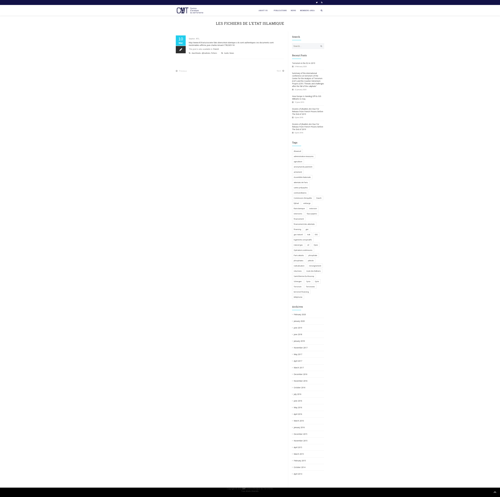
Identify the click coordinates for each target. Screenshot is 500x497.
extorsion (313, 208)
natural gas (298, 245)
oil (308, 245)
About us (263, 10)
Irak (308, 234)
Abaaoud (297, 151)
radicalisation (299, 266)
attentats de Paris (301, 182)
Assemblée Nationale (302, 177)
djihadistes (206, 53)
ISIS (316, 234)
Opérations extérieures (303, 250)
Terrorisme (310, 286)
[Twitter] (317, 2)
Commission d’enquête (303, 198)
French (216, 49)
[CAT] (190, 10)
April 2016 (298, 414)
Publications (280, 10)
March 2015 (299, 454)
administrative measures (304, 156)
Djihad (296, 203)
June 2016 (298, 401)
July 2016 (297, 394)
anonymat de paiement (303, 167)
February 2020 (300, 314)
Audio (226, 53)
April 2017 (298, 361)
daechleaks (196, 53)
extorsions (298, 213)
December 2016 (300, 374)
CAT (244, 488)
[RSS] (322, 2)
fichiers (214, 53)
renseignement (315, 266)
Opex (316, 245)
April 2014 (298, 474)
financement (299, 219)
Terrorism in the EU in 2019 (303, 63)
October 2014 (299, 467)
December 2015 (300, 434)
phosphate (312, 255)
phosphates (298, 260)
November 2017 (300, 347)
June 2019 (298, 327)
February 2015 (300, 460)
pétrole (311, 260)
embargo (307, 203)
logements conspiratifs (303, 240)
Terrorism (297, 286)
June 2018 (298, 334)
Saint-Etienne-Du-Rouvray (304, 276)
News (293, 10)
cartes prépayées (301, 187)
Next (279, 70)
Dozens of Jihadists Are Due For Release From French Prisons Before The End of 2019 (307, 111)
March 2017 (299, 367)
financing (297, 229)
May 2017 (298, 354)
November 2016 (300, 381)
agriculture (298, 161)
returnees (298, 271)
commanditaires (300, 193)
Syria (308, 281)
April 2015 (298, 447)
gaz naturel (298, 234)
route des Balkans (313, 271)
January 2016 (299, 427)
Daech (318, 198)
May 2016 (298, 407)
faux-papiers (312, 213)
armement (298, 172)
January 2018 (299, 341)
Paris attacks (299, 255)
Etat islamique (299, 208)
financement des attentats (304, 224)
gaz (307, 229)
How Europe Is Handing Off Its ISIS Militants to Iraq (306, 97)
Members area (307, 10)
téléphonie (298, 297)
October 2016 (299, 387)
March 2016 (299, 420)
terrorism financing (301, 292)
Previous (183, 71)
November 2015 (300, 440)
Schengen (298, 281)
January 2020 (299, 321)
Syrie (317, 281)
